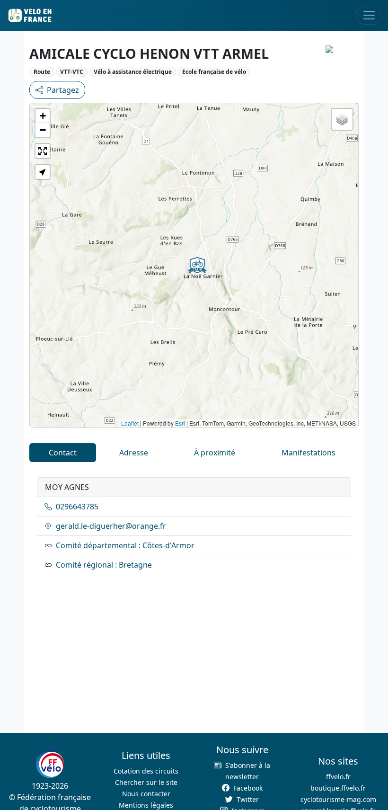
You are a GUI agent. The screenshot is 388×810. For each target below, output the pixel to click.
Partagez (63, 90)
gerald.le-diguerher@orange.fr (111, 526)
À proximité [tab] (214, 452)
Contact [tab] (63, 452)
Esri (180, 423)
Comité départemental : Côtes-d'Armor (125, 545)
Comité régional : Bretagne (104, 565)
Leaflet (130, 423)
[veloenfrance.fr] (29, 15)
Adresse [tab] (133, 452)
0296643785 (77, 506)
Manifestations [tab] (308, 452)
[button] (197, 265)
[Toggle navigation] (369, 15)
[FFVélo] (50, 764)
